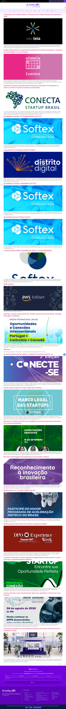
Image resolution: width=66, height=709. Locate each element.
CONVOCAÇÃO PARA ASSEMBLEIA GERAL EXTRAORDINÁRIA (28, 251)
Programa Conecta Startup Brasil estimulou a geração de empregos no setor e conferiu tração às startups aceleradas (31, 86)
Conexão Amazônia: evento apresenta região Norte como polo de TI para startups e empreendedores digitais (32, 558)
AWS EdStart (9, 284)
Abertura (7, 349)
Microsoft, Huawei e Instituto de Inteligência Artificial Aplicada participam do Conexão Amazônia (32, 422)
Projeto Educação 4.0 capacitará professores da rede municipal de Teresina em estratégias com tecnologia (33, 51)
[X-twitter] (52, 1)
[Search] (65, 1)
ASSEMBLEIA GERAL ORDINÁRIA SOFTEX (20, 183)
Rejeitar (30, 707)
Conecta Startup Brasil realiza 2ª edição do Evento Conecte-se (28, 354)
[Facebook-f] (57, 1)
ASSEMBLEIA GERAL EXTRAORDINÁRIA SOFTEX (22, 116)
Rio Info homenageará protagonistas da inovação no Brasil (26, 457)
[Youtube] (50, 1)
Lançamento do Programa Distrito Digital (20, 150)
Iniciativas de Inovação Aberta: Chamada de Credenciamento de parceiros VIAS (32, 15)
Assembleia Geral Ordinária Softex (17, 217)
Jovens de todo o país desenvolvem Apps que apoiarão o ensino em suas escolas (32, 594)
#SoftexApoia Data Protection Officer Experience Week (25, 524)
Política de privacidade (37, 707)
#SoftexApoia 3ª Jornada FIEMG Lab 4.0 (19, 490)
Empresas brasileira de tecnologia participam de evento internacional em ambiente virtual (32, 630)
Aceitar (27, 707)
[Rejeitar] (64, 706)
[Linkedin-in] (60, 1)
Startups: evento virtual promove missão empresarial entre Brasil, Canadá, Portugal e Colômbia (32, 315)
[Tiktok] (55, 1)
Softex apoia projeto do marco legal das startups (23, 388)
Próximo (60, 664)
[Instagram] (62, 1)
